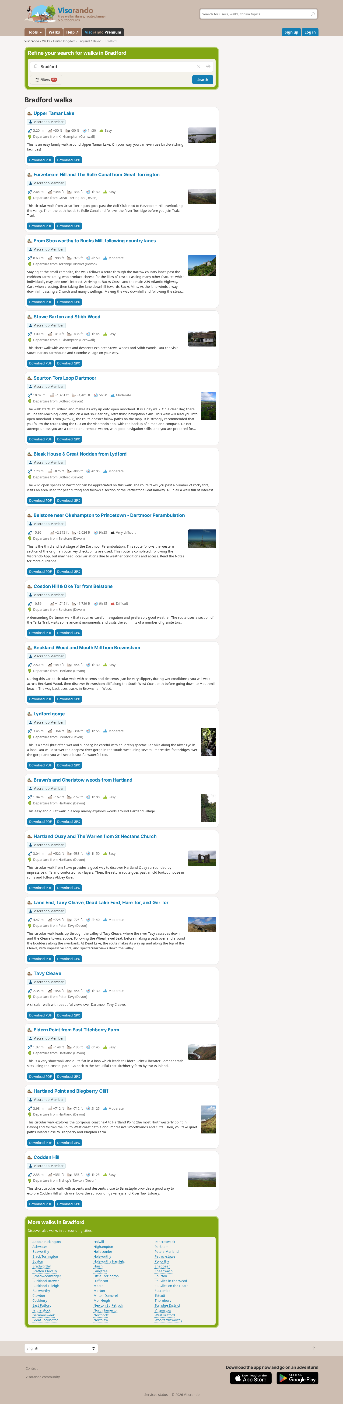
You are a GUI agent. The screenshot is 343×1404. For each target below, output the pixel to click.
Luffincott (101, 1281)
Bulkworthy (41, 1290)
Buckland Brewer (45, 1281)
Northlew (101, 1320)
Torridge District (167, 1305)
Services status (156, 1394)
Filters (47, 79)
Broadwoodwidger (46, 1276)
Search (202, 79)
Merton (99, 1290)
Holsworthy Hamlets (109, 1261)
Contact (32, 1368)
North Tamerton (106, 1310)
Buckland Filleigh (45, 1286)
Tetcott (160, 1295)
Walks (54, 32)
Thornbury (163, 1300)
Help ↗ (72, 32)
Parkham (161, 1246)
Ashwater (39, 1246)
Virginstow (163, 1310)
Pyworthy (162, 1261)
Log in (310, 32)
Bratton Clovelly (44, 1271)
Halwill (99, 1241)
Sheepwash (164, 1271)
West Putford (165, 1315)
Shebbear (162, 1266)
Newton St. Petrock (108, 1305)
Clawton (38, 1295)
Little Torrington (106, 1276)
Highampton (103, 1246)
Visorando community (43, 1377)
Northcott (101, 1315)
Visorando (31, 41)
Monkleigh (102, 1300)
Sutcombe (162, 1290)
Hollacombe (103, 1251)
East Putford (42, 1305)
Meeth (99, 1286)
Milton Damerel (106, 1295)
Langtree (101, 1271)
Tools (33, 32)
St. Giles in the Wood (171, 1281)
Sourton (161, 1276)
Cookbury (39, 1300)
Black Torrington (45, 1256)
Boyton (37, 1261)
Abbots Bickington (46, 1241)
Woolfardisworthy (168, 1320)
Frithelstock (41, 1310)
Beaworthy (40, 1251)
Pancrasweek (165, 1241)
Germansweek (43, 1315)
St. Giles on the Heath (172, 1286)
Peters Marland (167, 1251)
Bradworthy (41, 1266)
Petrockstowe (165, 1256)
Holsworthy (102, 1256)
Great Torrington (45, 1320)
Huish (98, 1266)
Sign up (291, 32)
